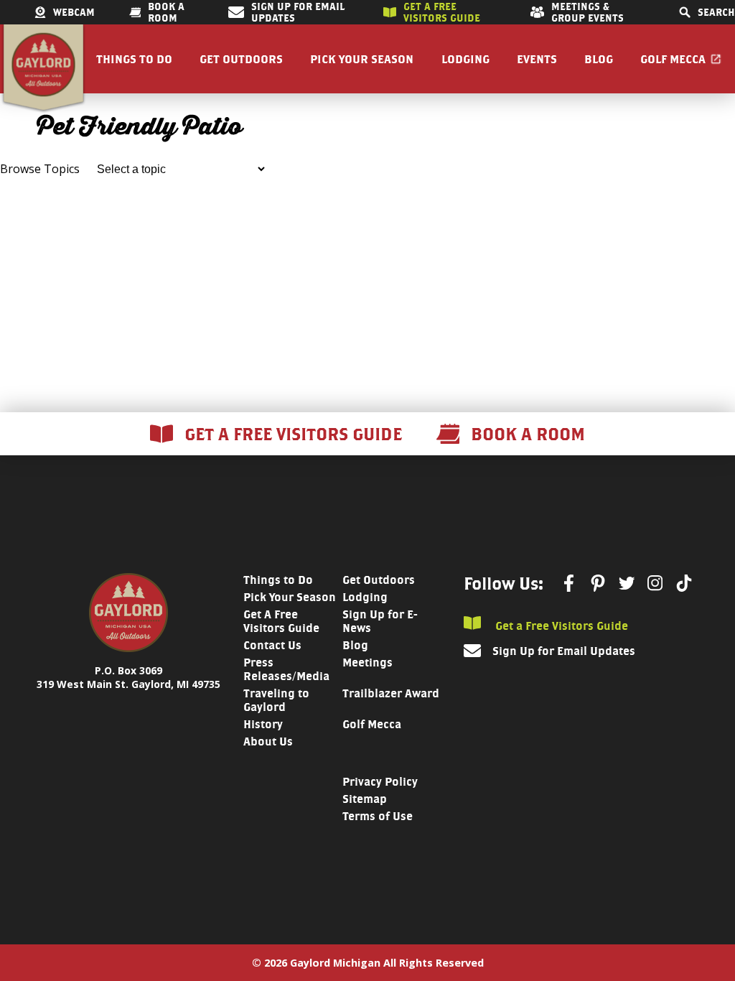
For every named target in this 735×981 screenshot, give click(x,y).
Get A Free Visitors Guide (281, 621)
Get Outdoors (241, 58)
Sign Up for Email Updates (298, 12)
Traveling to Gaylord (276, 700)
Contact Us (272, 645)
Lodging (465, 58)
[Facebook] (569, 583)
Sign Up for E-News (380, 621)
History (263, 724)
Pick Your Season (361, 58)
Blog (598, 58)
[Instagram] (655, 582)
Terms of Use (377, 816)
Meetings (367, 662)
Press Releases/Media (286, 669)
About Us (268, 741)
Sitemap (364, 799)
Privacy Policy (380, 782)
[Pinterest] (598, 583)
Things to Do (134, 58)
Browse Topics (40, 169)
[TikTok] (684, 583)
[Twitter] (626, 583)
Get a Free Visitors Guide (560, 626)
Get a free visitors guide (441, 12)
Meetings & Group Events (587, 12)
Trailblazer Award (390, 693)
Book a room (166, 12)
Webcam (74, 12)
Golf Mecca (673, 58)
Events (537, 58)
